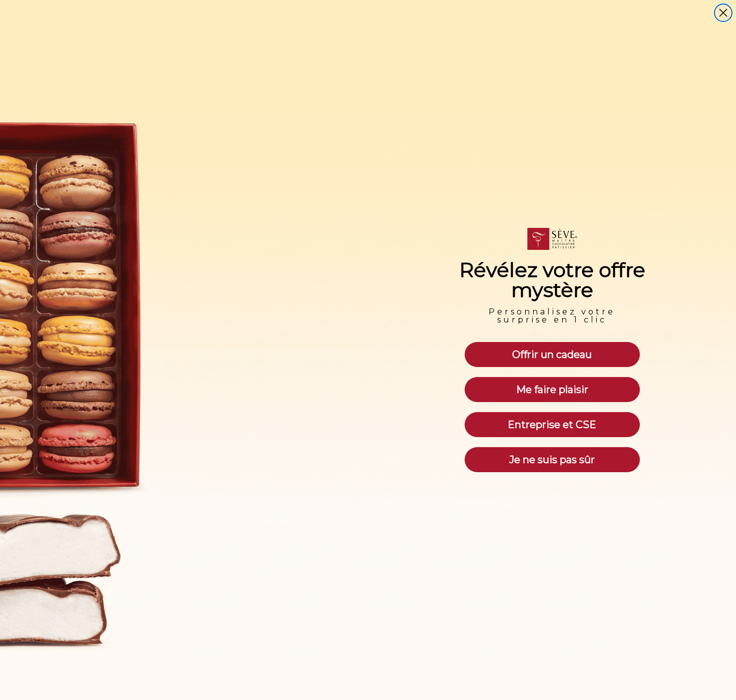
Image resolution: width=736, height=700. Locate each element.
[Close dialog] (723, 13)
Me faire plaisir (552, 390)
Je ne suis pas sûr (552, 460)
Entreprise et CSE (552, 425)
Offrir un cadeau (552, 354)
